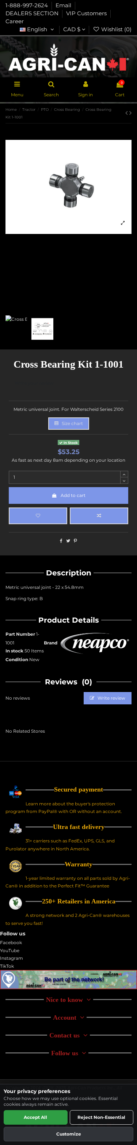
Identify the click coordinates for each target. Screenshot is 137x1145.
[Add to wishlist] (38, 515)
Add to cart (73, 495)
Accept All (35, 1117)
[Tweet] (68, 540)
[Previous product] (127, 113)
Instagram (11, 958)
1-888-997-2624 (27, 5)
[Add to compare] (99, 515)
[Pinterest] (75, 540)
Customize (68, 1134)
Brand (50, 643)
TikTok (7, 966)
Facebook (11, 942)
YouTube (9, 950)
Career (14, 21)
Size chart (72, 423)
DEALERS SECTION (32, 13)
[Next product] (130, 113)
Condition (16, 659)
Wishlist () (116, 29)
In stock (14, 651)
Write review (110, 698)
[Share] (61, 540)
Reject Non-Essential (101, 1117)
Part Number (20, 634)
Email (64, 5)
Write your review (34, 383)
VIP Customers (87, 13)
